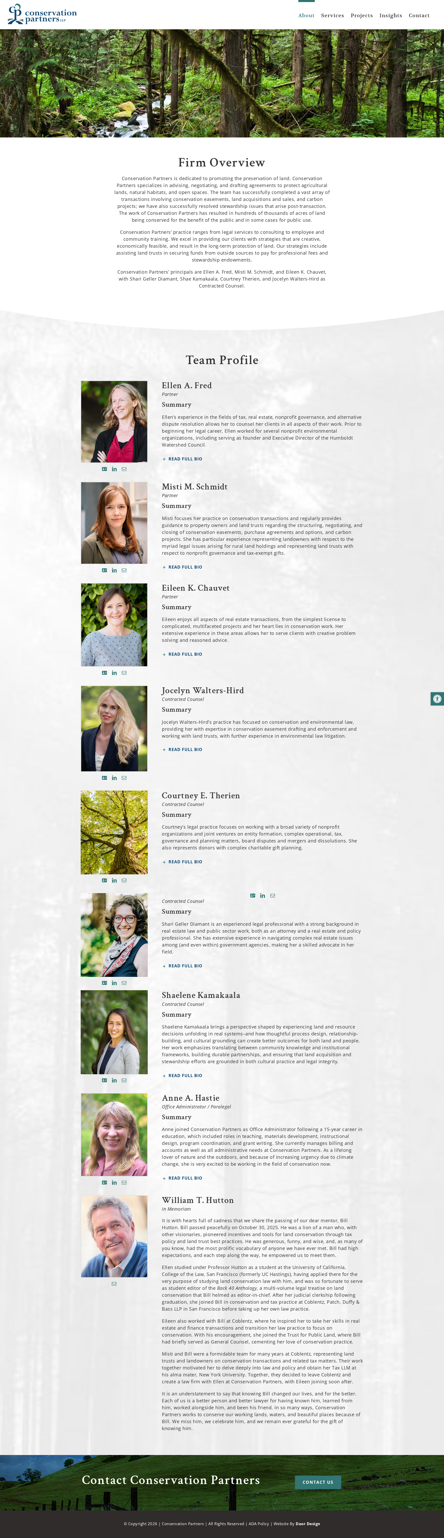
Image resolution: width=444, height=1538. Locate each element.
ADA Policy (259, 1523)
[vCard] (104, 469)
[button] (437, 699)
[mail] (124, 469)
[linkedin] (114, 469)
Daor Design (308, 1523)
